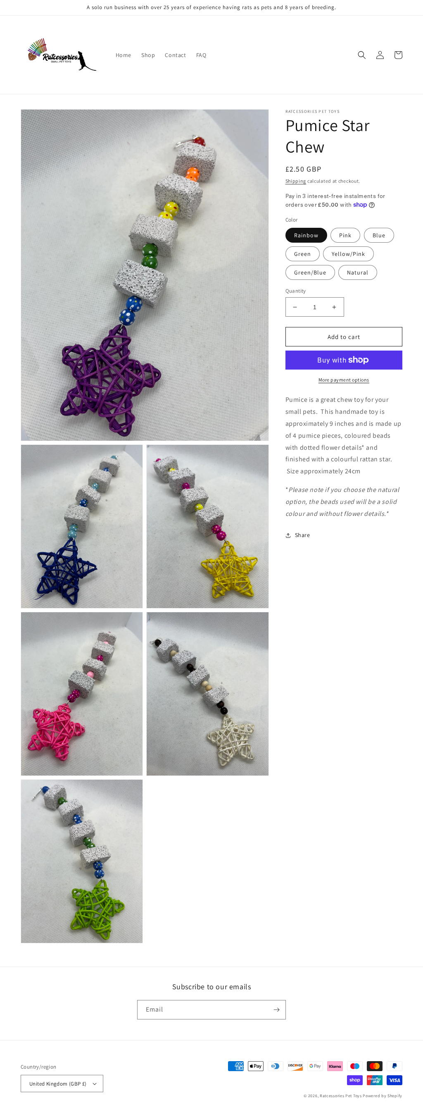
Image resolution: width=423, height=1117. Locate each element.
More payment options (343, 380)
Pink (345, 235)
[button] (362, 55)
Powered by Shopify (382, 1095)
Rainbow (306, 235)
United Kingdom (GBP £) (58, 1083)
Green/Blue (310, 272)
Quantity (295, 290)
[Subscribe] (276, 1009)
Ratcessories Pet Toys (341, 1095)
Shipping (296, 181)
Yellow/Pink (348, 254)
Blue (379, 235)
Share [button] (302, 535)
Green (302, 254)
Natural (357, 272)
